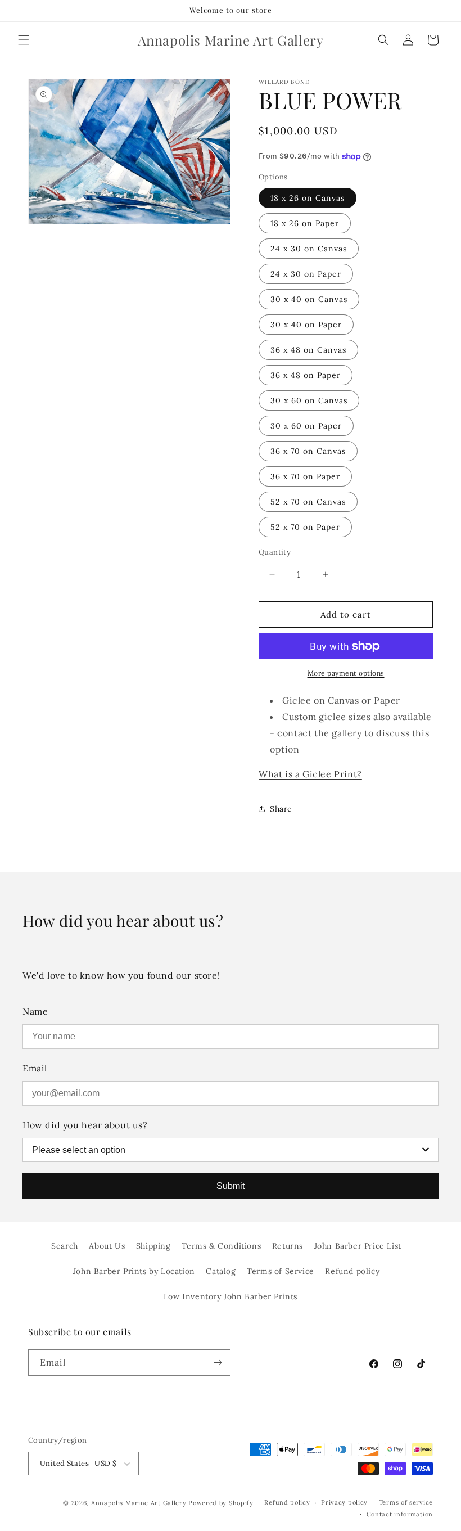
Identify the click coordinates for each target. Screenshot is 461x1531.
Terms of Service (280, 1271)
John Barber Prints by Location (134, 1271)
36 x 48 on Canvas (308, 350)
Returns (287, 1246)
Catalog (221, 1271)
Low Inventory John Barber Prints (230, 1296)
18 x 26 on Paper (304, 223)
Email (34, 1068)
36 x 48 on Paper (305, 375)
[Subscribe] (217, 1362)
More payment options (346, 673)
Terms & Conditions (221, 1246)
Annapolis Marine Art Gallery (139, 1503)
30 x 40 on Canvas (308, 299)
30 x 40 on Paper (306, 324)
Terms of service (406, 1502)
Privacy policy (344, 1502)
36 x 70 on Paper (305, 476)
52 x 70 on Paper (305, 527)
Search (64, 1246)
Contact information (400, 1514)
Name (35, 1011)
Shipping (153, 1246)
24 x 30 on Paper (305, 274)
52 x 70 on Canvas (308, 502)
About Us (107, 1246)
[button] (23, 40)
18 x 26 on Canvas (307, 198)
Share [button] (281, 809)
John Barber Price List (357, 1246)
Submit (230, 1186)
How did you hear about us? (85, 1125)
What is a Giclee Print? (310, 774)
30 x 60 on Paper (306, 426)
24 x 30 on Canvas (308, 249)
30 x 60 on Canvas (308, 400)
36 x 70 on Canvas (308, 451)
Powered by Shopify (221, 1503)
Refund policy (352, 1271)
